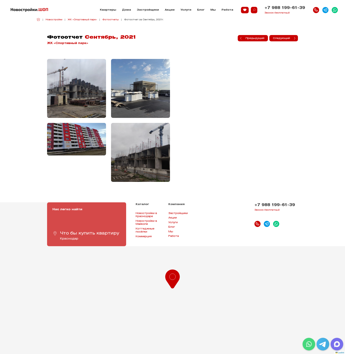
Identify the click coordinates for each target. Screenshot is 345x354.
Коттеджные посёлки (145, 230)
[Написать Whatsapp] (335, 10)
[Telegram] (323, 344)
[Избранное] (245, 10)
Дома (126, 10)
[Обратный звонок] (316, 10)
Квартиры (108, 10)
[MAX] (337, 344)
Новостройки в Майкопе (146, 223)
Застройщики (148, 10)
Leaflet (341, 352)
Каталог (142, 204)
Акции (170, 10)
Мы (213, 10)
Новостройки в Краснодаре (146, 215)
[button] (172, 278)
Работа (227, 10)
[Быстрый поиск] (254, 10)
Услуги (185, 10)
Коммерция (144, 236)
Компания (176, 204)
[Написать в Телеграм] (325, 10)
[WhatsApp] (309, 344)
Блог (201, 10)
